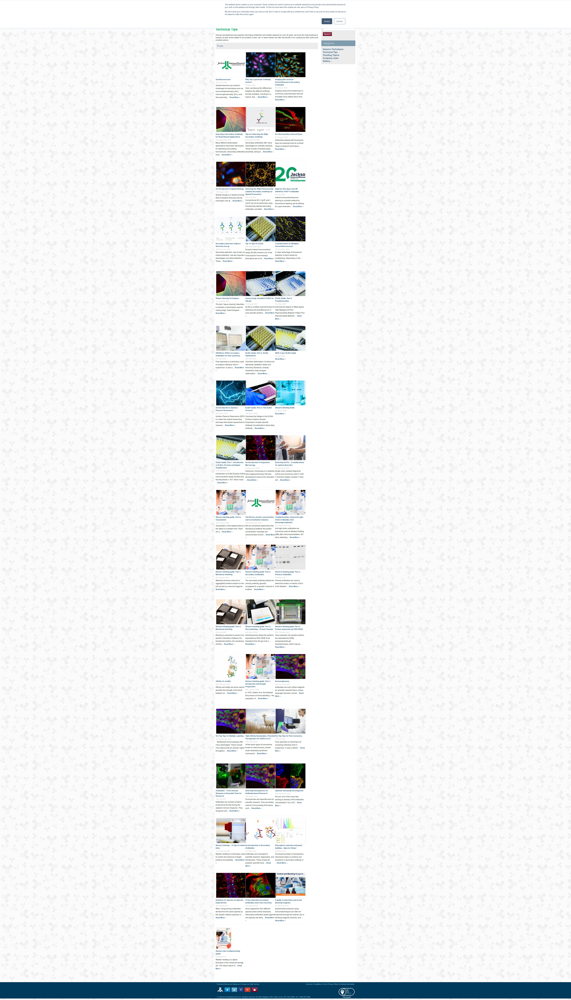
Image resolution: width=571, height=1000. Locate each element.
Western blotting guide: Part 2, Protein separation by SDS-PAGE (289, 627)
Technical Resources (224, 984)
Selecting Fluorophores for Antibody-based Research (256, 792)
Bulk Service (254, 984)
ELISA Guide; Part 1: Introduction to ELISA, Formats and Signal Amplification (229, 465)
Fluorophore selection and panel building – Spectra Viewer (288, 846)
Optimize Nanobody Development (289, 790)
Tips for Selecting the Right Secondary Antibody (256, 135)
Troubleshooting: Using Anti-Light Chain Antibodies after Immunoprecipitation (289, 520)
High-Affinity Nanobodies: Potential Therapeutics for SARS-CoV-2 (260, 737)
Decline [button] (340, 21)
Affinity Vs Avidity (223, 681)
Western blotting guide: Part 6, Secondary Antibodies (258, 573)
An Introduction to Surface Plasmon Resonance (227, 409)
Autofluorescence (223, 79)
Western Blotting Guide (285, 407)
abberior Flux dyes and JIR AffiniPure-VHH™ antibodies (287, 190)
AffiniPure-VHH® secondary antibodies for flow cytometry (228, 354)
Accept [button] (327, 21)
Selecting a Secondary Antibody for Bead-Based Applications (229, 135)
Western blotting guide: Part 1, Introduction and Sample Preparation (258, 684)
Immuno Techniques (333, 49)
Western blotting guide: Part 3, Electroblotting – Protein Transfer (259, 627)
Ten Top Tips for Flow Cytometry (288, 736)
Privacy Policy (333, 984)
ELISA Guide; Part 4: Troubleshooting (283, 299)
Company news (330, 57)
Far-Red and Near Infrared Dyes (288, 134)
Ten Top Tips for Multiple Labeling (229, 736)
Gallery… (327, 60)
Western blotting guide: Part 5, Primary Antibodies (288, 573)
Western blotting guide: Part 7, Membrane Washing (228, 573)
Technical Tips (330, 52)
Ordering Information (346, 984)
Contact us (245, 984)
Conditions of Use (320, 984)
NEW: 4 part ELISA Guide (285, 353)
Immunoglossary (282, 681)
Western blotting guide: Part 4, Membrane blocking (228, 627)
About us (236, 984)
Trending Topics (331, 55)
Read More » (235, 97)
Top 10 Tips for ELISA (254, 243)
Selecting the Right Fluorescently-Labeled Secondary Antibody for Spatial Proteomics (259, 191)
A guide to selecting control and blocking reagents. (288, 901)
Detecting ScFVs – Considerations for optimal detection (289, 463)
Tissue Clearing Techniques (227, 298)
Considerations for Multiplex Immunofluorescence (287, 245)
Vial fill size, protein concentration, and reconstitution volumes (259, 518)
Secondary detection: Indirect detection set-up (228, 245)
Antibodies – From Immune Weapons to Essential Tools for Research (229, 793)
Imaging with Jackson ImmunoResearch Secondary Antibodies (287, 82)
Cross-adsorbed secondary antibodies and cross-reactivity (258, 901)
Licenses (309, 984)
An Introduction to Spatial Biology (230, 188)
